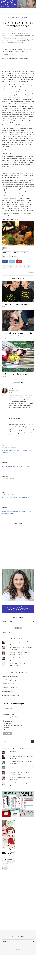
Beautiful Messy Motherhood (10, 676)
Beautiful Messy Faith (8, 684)
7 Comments (30, 272)
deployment (10, 266)
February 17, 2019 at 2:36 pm (8, 509)
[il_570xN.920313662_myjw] (18, 804)
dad (4, 266)
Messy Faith (7, 729)
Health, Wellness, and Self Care (13, 725)
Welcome (13, 751)
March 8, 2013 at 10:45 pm (15, 390)
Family (14, 17)
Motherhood (7, 723)
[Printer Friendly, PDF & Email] (4, 248)
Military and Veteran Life (18, 20)
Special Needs (8, 721)
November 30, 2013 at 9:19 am (9, 464)
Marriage (6, 727)
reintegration (27, 266)
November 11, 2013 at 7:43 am (9, 447)
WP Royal (22, 952)
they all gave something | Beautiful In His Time (15, 466)
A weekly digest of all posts (12, 716)
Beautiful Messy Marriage (9, 680)
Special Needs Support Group (10, 695)
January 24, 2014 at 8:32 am (8, 478)
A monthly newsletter (10, 719)
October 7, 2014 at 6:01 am (8, 494)
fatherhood (18, 266)
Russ (4, 268)
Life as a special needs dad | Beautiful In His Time (16, 497)
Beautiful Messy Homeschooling (11, 687)
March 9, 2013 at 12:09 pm (15, 420)
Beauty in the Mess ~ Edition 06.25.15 (15, 374)
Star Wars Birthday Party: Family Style (15, 304)
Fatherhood (22, 17)
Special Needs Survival (8, 691)
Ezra (9, 17)
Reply (11, 392)
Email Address (7, 709)
